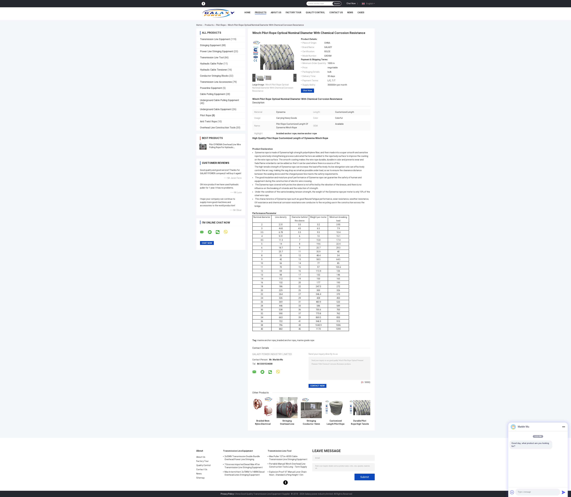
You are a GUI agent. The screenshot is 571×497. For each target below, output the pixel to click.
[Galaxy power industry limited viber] (227, 232)
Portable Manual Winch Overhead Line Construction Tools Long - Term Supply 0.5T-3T (288, 466)
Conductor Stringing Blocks (214, 75)
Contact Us (336, 12)
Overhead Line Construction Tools (218, 127)
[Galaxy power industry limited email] (203, 232)
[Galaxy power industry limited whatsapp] (211, 232)
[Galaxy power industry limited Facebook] (203, 4)
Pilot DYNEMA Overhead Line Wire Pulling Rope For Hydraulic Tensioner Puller (225, 147)
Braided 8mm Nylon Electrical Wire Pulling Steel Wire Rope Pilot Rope (263, 422)
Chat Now (351, 3)
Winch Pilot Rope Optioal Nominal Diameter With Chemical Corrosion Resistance (272, 87)
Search (337, 4)
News (350, 12)
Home (247, 12)
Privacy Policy (227, 494)
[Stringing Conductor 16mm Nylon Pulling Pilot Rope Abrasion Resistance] (311, 407)
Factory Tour (293, 12)
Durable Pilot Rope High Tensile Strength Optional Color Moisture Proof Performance (360, 422)
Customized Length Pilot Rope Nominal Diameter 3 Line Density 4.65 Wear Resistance (336, 422)
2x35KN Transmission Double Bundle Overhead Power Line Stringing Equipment (242, 458)
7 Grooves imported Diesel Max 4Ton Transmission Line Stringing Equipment (244, 466)
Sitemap (200, 478)
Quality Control (315, 12)
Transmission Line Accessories (216, 82)
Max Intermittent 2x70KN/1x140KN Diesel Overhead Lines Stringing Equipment (245, 473)
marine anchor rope (266, 340)
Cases (360, 12)
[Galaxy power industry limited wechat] (219, 232)
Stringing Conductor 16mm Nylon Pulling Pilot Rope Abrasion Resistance (311, 422)
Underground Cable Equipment (216, 109)
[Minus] (563, 427)
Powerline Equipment (211, 88)
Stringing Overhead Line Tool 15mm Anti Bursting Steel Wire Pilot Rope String (287, 422)
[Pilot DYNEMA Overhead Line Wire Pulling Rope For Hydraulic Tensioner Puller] (203, 146)
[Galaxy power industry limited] (218, 13)
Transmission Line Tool (212, 57)
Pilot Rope (221, 25)
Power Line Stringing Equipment (216, 51)
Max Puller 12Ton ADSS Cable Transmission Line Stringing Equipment (288, 458)
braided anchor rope (286, 340)
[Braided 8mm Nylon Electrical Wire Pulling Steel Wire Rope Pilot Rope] (262, 407)
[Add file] (512, 492)
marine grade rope (305, 340)
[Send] (563, 492)
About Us (276, 12)
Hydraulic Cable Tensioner (213, 69)
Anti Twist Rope (208, 121)
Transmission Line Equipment (215, 39)
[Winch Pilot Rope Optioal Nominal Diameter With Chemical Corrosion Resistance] (273, 55)
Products (260, 12)
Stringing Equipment (210, 45)
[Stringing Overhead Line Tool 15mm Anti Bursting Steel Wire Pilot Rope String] (287, 407)
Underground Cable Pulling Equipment (219, 100)
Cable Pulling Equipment (212, 94)
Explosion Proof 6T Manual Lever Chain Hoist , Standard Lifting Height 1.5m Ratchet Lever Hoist (288, 474)
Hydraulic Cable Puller (211, 63)
